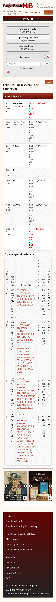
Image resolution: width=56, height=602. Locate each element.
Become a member (33, 12)
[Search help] (8, 72)
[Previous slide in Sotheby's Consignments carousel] (31, 486)
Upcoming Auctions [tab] (28, 39)
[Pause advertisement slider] (25, 498)
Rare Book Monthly (15, 521)
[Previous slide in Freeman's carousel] (6, 486)
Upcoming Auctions (15, 544)
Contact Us (11, 562)
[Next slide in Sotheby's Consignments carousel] (50, 486)
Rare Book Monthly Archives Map (21, 526)
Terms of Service (14, 573)
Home (8, 515)
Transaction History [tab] (28, 30)
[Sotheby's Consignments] (40, 486)
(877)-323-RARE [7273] (12, 14)
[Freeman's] (15, 486)
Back (49, 82)
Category (24, 57)
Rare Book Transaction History (20, 534)
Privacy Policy (12, 567)
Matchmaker (12, 539)
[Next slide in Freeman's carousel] (25, 486)
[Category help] (48, 57)
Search (45, 63)
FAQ (8, 578)
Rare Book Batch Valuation (19, 549)
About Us (10, 557)
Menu (26, 18)
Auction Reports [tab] (28, 47)
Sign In (48, 12)
